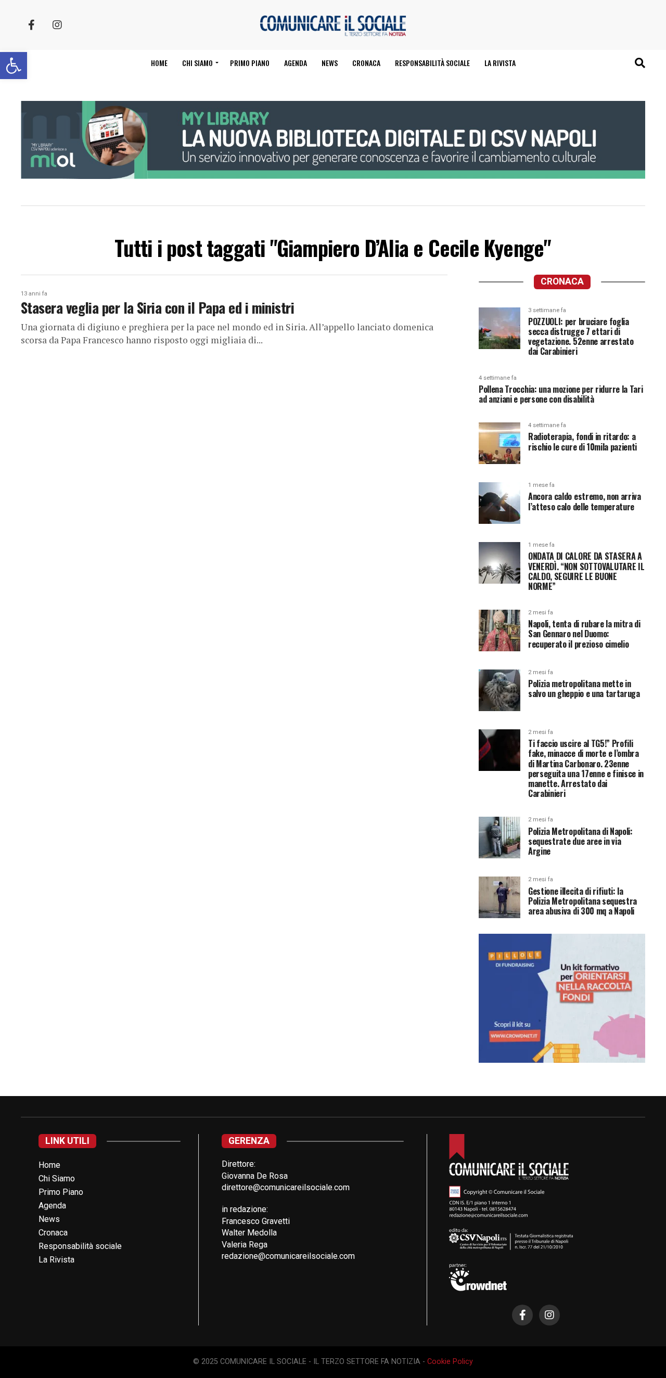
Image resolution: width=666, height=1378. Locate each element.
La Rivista (500, 62)
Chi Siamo (57, 1178)
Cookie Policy (450, 1361)
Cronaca (366, 62)
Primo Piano (250, 62)
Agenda (295, 62)
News (330, 62)
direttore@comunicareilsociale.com (286, 1187)
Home (159, 62)
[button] (13, 65)
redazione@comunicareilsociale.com (288, 1256)
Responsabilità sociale (432, 62)
